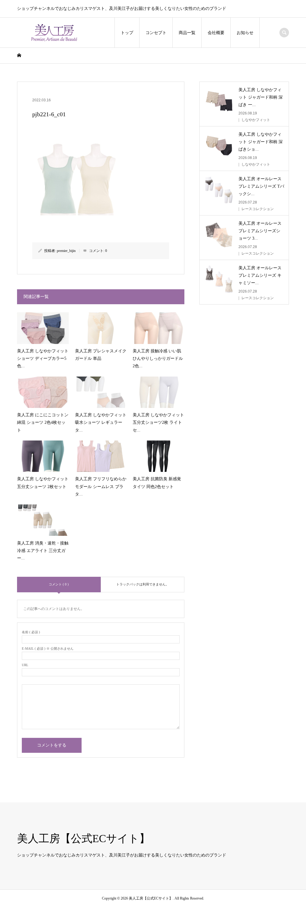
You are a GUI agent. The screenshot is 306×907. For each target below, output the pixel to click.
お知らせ (245, 32)
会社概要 (216, 32)
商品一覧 (187, 32)
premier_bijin (66, 251)
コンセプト (156, 32)
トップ (127, 32)
